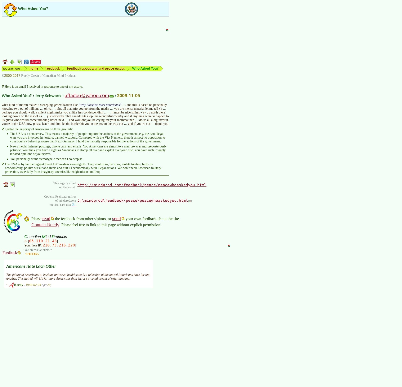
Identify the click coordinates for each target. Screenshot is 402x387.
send (116, 218)
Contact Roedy (45, 224)
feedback (53, 69)
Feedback (10, 252)
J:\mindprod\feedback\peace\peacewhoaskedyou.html (132, 200)
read (46, 218)
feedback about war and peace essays (96, 69)
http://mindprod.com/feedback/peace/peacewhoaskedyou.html (141, 185)
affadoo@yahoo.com (87, 95)
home (34, 69)
